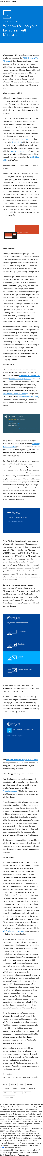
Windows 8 (7, 1093)
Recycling (13, 1155)
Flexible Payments (26, 1116)
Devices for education (16, 1119)
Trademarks (33, 1152)
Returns (9, 1114)
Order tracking (18, 1114)
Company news (14, 1143)
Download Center (22, 1111)
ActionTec (13, 1084)
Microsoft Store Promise (9, 1116)
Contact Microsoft (33, 1150)
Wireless (27, 1093)
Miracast (15, 1088)
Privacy (3, 1152)
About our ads (23, 1155)
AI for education (22, 1126)
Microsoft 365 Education (17, 1121)
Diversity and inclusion (8, 1145)
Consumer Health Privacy (9, 1150)
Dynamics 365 (29, 1128)
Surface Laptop (15, 1104)
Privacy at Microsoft (27, 1143)
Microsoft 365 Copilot (8, 1133)
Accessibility (22, 1145)
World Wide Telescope (18, 151)
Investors (39, 1143)
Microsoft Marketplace (33, 1138)
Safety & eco (5, 1155)
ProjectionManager (10, 791)
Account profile (10, 1111)
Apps (21, 1084)
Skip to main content (8, 1)
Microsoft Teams (29, 1131)
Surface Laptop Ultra (29, 1104)
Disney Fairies (16, 142)
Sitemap (23, 1150)
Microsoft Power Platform (13, 1131)
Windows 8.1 (17, 1093)
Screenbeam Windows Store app (15, 393)
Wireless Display (9, 1097)
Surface (23, 1088)
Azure (31, 1133)
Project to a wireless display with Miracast (22, 759)
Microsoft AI (4, 1128)
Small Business (22, 1133)
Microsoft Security (17, 1128)
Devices (7, 1088)
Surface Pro (32, 1088)
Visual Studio (21, 1140)
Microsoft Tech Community (14, 1138)
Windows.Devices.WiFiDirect (27, 396)
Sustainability (32, 1145)
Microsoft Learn (14, 1135)
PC (17, 21)
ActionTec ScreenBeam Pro (29, 375)
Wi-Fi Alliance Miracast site (13, 931)
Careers (29, 1140)
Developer (29, 1084)
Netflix (32, 157)
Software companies (8, 1140)
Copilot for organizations (24, 1106)
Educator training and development (18, 1123)
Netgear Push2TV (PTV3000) (20, 379)
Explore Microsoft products (20, 1109)
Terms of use (24, 1152)
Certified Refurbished (32, 1114)
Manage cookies (12, 1152)
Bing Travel (26, 139)
